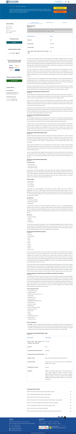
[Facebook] (59, 417)
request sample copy (60, 8)
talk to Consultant (60, 11)
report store (45, 421)
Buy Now (14, 42)
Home (10, 6)
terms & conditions (42, 423)
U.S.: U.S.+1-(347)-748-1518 (12, 98)
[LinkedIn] (62, 417)
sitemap (58, 423)
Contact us (49, 423)
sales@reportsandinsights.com (13, 92)
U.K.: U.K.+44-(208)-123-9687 (12, 100)
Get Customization (14, 80)
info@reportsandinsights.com (13, 93)
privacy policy (56, 421)
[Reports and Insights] (12, 1)
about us (54, 423)
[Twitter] (65, 417)
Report (13, 6)
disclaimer (50, 421)
